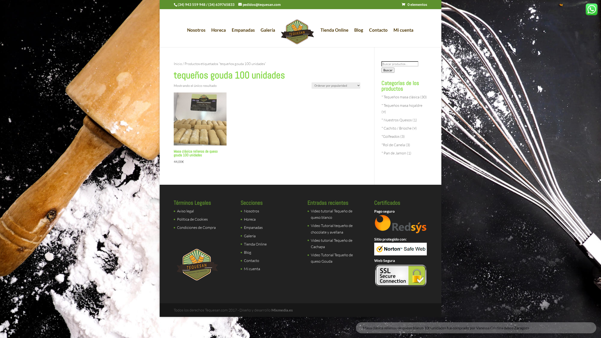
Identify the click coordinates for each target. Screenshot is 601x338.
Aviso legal (185, 211)
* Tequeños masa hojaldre (401, 105)
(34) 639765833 (221, 4)
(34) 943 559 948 (191, 4)
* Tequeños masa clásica (400, 97)
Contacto (378, 30)
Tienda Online (334, 30)
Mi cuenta (403, 30)
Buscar (388, 70)
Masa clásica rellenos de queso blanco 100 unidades (439, 312)
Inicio (178, 63)
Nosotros (196, 30)
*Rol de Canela (393, 144)
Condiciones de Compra (196, 227)
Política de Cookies (192, 219)
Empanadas (243, 30)
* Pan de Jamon (393, 153)
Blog (358, 30)
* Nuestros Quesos (396, 120)
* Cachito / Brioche (396, 128)
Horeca (218, 30)
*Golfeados (390, 136)
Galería (268, 30)
